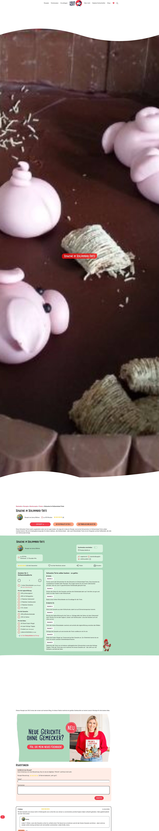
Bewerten (99, 798)
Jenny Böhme (36, 517)
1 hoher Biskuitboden (31, 586)
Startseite (19, 506)
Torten (41, 506)
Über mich (87, 3)
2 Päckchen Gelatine (27, 605)
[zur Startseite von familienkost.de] (76, 3)
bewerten (32, 565)
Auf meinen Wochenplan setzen (86, 524)
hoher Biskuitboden (27, 587)
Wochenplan (54, 3)
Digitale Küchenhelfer (98, 3)
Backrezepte (34, 506)
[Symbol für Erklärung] (90, 559)
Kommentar (21, 785)
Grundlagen (63, 3)
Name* (20, 779)
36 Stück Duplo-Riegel (28, 623)
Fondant (27, 629)
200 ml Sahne (25, 617)
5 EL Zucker (24, 608)
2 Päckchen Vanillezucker (28, 602)
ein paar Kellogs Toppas (28, 626)
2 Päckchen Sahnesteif (27, 599)
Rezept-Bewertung (23, 775)
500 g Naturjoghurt (26, 593)
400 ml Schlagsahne (27, 596)
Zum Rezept (39, 524)
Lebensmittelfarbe (28, 632)
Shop (108, 3)
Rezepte (46, 3)
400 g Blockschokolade (28, 614)
